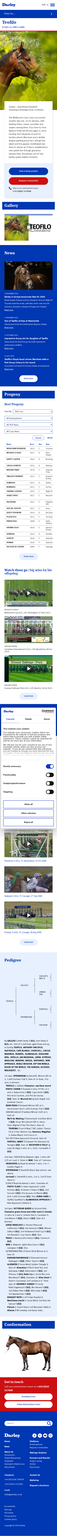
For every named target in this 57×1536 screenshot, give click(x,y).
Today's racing (36, 1461)
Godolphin (8, 1461)
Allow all (28, 804)
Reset (50, 438)
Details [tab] (28, 719)
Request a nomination (28, 181)
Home (7, 1441)
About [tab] (47, 719)
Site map (8, 1510)
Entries (33, 1464)
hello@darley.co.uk (13, 1495)
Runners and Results (40, 1458)
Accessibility (9, 1506)
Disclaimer (8, 1513)
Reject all (28, 822)
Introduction (9, 1455)
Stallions (34, 1441)
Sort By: (8, 412)
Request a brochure (39, 1485)
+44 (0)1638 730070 (14, 1480)
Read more (8, 310)
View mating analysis (28, 171)
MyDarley (34, 1480)
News (7, 1447)
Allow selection (28, 813)
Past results (35, 1467)
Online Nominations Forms (28, 1405)
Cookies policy (10, 1519)
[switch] (50, 775)
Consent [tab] (10, 719)
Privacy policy (10, 1516)
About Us (8, 1452)
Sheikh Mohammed (12, 1458)
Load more (28, 696)
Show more (29, 557)
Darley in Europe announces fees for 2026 (24, 297)
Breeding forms (36, 1444)
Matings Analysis (38, 1453)
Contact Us (35, 1475)
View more (28, 379)
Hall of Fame (9, 1467)
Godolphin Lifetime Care (14, 1464)
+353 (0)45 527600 (22, 191)
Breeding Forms (28, 1397)
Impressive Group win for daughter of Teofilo (26, 338)
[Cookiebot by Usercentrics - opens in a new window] (42, 711)
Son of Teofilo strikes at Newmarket (21, 321)
